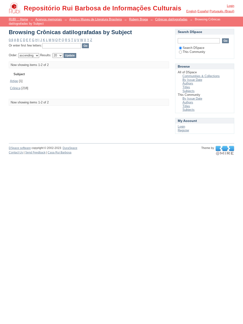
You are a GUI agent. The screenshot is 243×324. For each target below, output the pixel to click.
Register (183, 130)
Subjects (188, 91)
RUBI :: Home (18, 19)
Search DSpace (193, 48)
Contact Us (16, 152)
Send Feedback (35, 152)
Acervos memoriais (48, 19)
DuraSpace (70, 148)
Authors (187, 83)
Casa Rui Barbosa (59, 152)
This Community (194, 52)
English (191, 11)
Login (230, 6)
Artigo (14, 81)
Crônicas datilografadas (171, 19)
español (203, 11)
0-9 (11, 40)
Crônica (15, 88)
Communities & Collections (201, 76)
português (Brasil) (222, 11)
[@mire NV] (224, 150)
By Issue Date (192, 80)
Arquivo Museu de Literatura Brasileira (95, 19)
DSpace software (20, 148)
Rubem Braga (138, 19)
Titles (186, 87)
